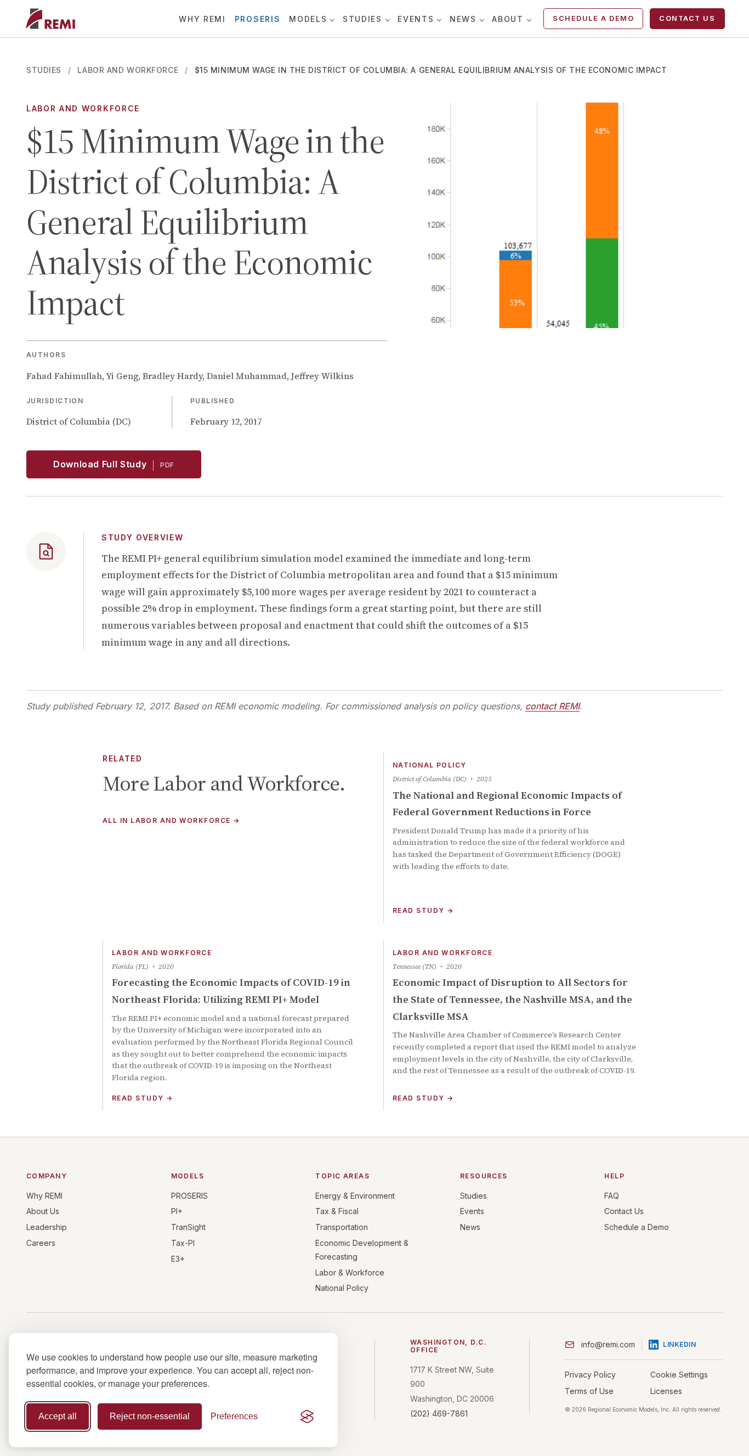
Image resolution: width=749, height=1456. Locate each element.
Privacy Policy (590, 1374)
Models (308, 19)
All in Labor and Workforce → (171, 821)
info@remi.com (608, 1344)
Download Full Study (113, 464)
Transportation (341, 1227)
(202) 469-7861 (439, 1413)
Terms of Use (589, 1391)
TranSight (188, 1227)
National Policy (341, 1288)
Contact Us (687, 18)
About (507, 19)
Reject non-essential (150, 1416)
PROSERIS (257, 19)
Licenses (666, 1391)
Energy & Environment (355, 1195)
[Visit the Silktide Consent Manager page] (307, 1416)
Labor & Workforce (349, 1272)
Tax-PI (183, 1243)
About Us (42, 1211)
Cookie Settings (679, 1374)
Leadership (46, 1227)
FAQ (611, 1195)
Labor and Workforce (127, 70)
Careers (40, 1243)
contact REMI (552, 706)
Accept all (57, 1416)
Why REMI (202, 19)
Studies (362, 19)
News (463, 19)
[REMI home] (50, 19)
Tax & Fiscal (337, 1211)
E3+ (178, 1258)
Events (416, 19)
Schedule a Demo (593, 18)
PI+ (177, 1211)
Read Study (423, 910)
